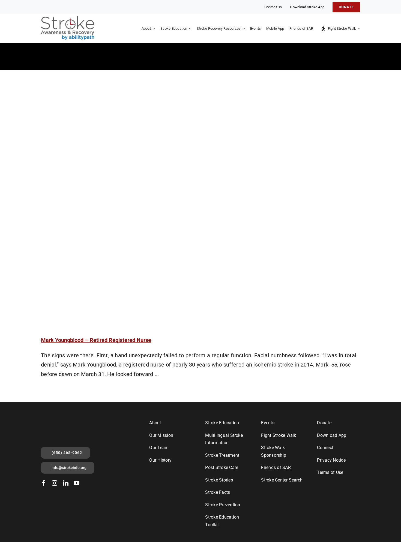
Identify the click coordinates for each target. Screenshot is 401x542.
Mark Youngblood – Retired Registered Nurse (96, 340)
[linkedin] (65, 483)
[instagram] (54, 483)
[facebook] (43, 483)
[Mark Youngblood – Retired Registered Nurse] (200, 199)
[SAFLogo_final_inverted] (60, 421)
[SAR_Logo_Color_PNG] (67, 19)
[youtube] (76, 483)
